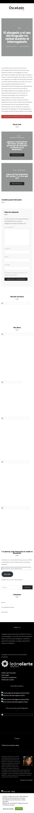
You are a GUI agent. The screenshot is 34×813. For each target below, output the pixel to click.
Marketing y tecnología (17, 137)
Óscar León (17, 124)
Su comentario (9, 227)
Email (6, 256)
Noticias (4, 612)
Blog (19, 28)
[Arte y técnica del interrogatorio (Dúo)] (14, 701)
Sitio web (7, 264)
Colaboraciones (7, 607)
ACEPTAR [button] (19, 808)
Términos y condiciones (9, 677)
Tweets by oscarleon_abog (10, 745)
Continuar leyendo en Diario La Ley (16, 116)
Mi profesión (21, 170)
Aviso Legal (5, 675)
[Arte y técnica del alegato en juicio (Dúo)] (15, 699)
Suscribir (7, 574)
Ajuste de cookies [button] (8, 808)
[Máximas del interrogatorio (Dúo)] (13, 695)
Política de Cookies (7, 680)
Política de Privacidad (8, 673)
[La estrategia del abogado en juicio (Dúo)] (15, 693)
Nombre (6, 248)
